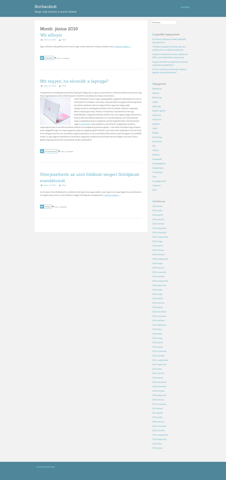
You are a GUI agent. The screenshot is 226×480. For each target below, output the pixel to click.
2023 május (157, 294)
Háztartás (156, 119)
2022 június (157, 333)
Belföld (155, 93)
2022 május (157, 338)
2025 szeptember (160, 237)
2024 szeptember (160, 259)
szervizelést (85, 124)
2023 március (158, 303)
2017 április (157, 413)
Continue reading (122, 46)
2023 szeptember (160, 281)
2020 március (158, 399)
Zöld (154, 190)
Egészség (156, 106)
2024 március (158, 267)
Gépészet (156, 115)
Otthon (155, 150)
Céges (155, 102)
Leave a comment (62, 58)
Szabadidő (49, 58)
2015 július (157, 443)
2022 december (159, 311)
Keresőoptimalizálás (46, 466)
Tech (154, 176)
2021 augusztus (159, 364)
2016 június (157, 417)
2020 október (158, 391)
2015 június (157, 448)
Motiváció (157, 141)
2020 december (159, 382)
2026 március (158, 219)
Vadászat (156, 185)
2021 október (158, 355)
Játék (154, 128)
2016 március (158, 421)
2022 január (157, 347)
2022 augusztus (159, 325)
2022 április (157, 342)
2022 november (159, 316)
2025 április (157, 245)
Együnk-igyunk (159, 110)
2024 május (157, 263)
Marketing (157, 137)
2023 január (157, 307)
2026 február (158, 223)
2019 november (159, 404)
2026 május (157, 210)
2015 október (158, 430)
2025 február (158, 250)
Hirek (64, 39)
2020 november (159, 386)
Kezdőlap (185, 7)
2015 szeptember (160, 435)
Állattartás (157, 88)
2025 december (159, 228)
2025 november (159, 232)
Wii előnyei (51, 35)
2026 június (157, 206)
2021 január (157, 377)
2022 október (158, 320)
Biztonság (156, 97)
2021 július (157, 369)
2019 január (157, 408)
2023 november (159, 272)
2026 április (157, 215)
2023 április (157, 298)
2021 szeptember (160, 360)
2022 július (157, 329)
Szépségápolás (159, 163)
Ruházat (156, 154)
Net (154, 146)
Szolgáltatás (157, 168)
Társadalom (157, 172)
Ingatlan (156, 124)
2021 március (158, 373)
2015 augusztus (159, 439)
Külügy (47, 206)
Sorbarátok (46, 6)
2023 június (157, 289)
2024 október (158, 254)
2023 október (158, 276)
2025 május (157, 241)
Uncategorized (51, 151)
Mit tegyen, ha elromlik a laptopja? (74, 81)
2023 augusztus (159, 285)
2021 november (159, 351)
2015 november (159, 426)
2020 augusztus (159, 395)
